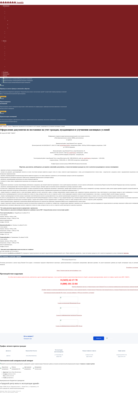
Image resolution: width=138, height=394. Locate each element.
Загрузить (126, 253)
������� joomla (12, 2)
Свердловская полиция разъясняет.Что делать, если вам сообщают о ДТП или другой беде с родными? (69, 292)
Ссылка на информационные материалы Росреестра (69, 315)
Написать (98, 338)
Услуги (10, 126)
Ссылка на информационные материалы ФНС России (69, 326)
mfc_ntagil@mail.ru (71, 152)
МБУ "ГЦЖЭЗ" (4, 126)
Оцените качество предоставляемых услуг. (69, 270)
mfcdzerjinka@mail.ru (65, 145)
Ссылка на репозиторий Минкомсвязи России (69, 303)
